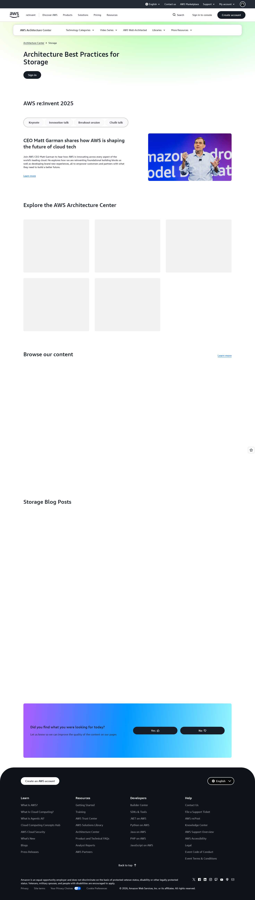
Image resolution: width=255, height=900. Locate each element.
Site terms (39, 888)
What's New (28, 838)
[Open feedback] (251, 450)
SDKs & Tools (138, 812)
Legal (188, 845)
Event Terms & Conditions (201, 858)
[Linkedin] (205, 880)
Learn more (29, 175)
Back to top (125, 865)
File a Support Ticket (197, 812)
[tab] (34, 122)
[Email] (232, 880)
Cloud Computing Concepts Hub (40, 825)
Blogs (24, 845)
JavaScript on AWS (141, 845)
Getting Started (85, 805)
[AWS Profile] (242, 4)
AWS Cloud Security (33, 832)
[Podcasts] (227, 880)
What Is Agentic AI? (32, 818)
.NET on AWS (138, 818)
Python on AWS (139, 825)
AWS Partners (84, 852)
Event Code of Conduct (199, 852)
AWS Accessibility (195, 838)
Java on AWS (138, 832)
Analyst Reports (85, 845)
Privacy (24, 888)
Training (81, 812)
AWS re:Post (192, 818)
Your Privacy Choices (62, 888)
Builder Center (139, 805)
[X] (194, 880)
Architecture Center (33, 42)
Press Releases (30, 852)
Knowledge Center (196, 825)
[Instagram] (210, 880)
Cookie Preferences (97, 888)
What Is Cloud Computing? (37, 812)
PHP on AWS (138, 838)
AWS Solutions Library (89, 825)
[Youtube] (221, 880)
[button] (50, 15)
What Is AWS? (29, 805)
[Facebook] (199, 880)
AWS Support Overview (199, 832)
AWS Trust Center (86, 818)
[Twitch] (216, 880)
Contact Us (191, 805)
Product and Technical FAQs (92, 838)
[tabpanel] (127, 157)
